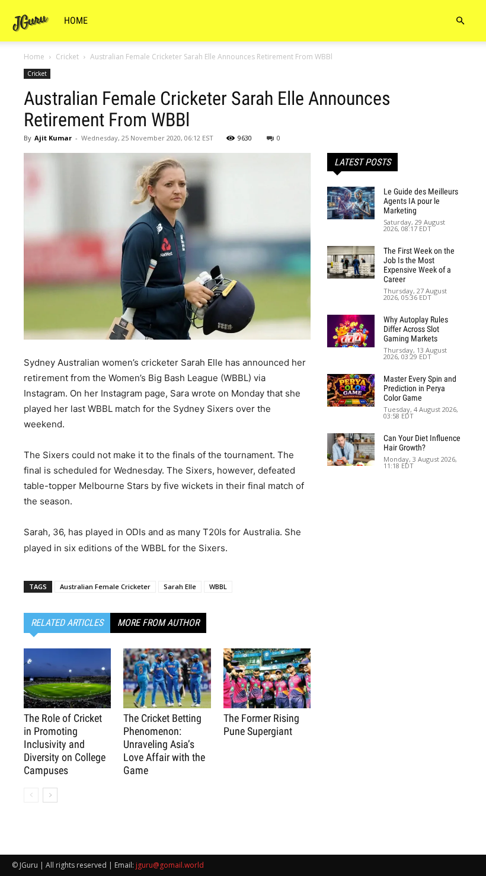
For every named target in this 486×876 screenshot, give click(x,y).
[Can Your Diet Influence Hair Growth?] (351, 449)
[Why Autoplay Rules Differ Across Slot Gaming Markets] (351, 331)
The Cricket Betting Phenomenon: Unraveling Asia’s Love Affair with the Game (164, 744)
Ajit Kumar (53, 137)
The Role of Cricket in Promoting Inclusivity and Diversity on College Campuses (64, 744)
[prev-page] (31, 795)
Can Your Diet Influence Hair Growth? (422, 442)
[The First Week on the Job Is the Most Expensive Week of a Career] (351, 262)
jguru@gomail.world (170, 865)
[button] (460, 21)
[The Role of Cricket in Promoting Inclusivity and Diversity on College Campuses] (67, 678)
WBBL (218, 586)
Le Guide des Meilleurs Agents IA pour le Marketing (420, 201)
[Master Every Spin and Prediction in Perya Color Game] (351, 390)
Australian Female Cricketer (105, 586)
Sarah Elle (180, 586)
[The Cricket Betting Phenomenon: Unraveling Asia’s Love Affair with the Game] (166, 678)
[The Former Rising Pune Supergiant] (267, 678)
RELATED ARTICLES (67, 622)
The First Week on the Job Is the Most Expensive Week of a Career (419, 265)
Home (76, 20)
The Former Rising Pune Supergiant (261, 724)
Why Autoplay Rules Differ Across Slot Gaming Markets (415, 329)
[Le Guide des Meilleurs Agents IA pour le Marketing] (351, 203)
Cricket (67, 57)
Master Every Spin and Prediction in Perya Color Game (419, 388)
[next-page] (50, 795)
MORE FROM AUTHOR (158, 622)
